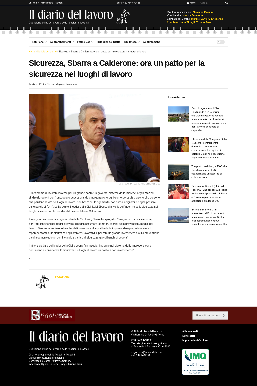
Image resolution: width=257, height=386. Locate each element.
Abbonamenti (47, 3)
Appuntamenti (151, 41)
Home (32, 51)
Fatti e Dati (83, 41)
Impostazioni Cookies (195, 340)
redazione (62, 277)
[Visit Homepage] (72, 14)
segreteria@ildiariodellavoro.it (148, 352)
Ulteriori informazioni (208, 315)
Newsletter (188, 335)
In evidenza (71, 84)
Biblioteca (130, 41)
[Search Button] (226, 3)
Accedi (192, 3)
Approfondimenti (60, 41)
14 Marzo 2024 (36, 84)
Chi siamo (34, 3)
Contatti (59, 3)
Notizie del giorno (47, 51)
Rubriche (38, 41)
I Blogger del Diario (108, 41)
